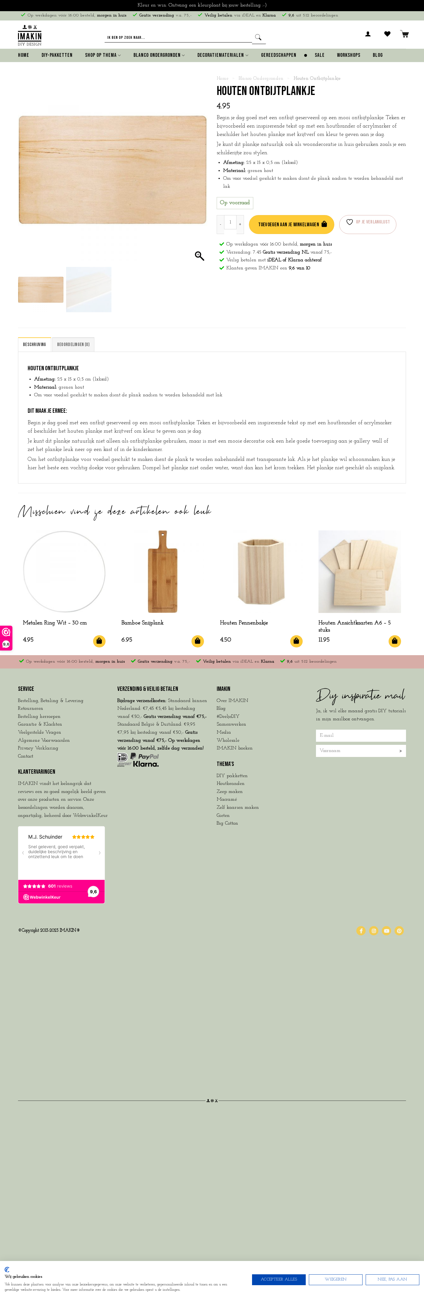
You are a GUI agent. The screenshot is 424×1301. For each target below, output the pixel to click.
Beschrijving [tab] (34, 345)
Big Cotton (227, 823)
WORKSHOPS (348, 55)
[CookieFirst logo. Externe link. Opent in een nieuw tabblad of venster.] (7, 1269)
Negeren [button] (277, 5)
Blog (378, 55)
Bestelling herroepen (39, 716)
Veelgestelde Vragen (39, 732)
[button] (368, 37)
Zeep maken (230, 791)
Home (23, 55)
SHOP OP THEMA (101, 55)
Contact (25, 756)
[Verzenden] (259, 37)
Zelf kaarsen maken (238, 807)
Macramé (227, 799)
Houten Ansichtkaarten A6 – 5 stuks (354, 626)
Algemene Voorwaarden (44, 740)
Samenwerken (231, 724)
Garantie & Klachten (40, 724)
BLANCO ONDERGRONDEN (157, 55)
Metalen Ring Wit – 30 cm (55, 623)
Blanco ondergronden (261, 78)
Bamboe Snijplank (142, 623)
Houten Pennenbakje (244, 623)
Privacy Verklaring (38, 748)
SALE (320, 55)
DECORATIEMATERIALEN (220, 55)
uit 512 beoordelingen (313, 15)
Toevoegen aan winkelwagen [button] (99, 641)
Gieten (223, 815)
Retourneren (30, 708)
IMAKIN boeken (235, 748)
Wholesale (228, 740)
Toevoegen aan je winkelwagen (288, 225)
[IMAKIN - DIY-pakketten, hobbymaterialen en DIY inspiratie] (29, 34)
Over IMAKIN (232, 700)
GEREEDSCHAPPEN (278, 55)
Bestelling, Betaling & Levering (50, 700)
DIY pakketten (232, 775)
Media (224, 732)
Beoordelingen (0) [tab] (73, 345)
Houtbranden (231, 783)
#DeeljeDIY (228, 716)
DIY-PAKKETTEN (57, 55)
